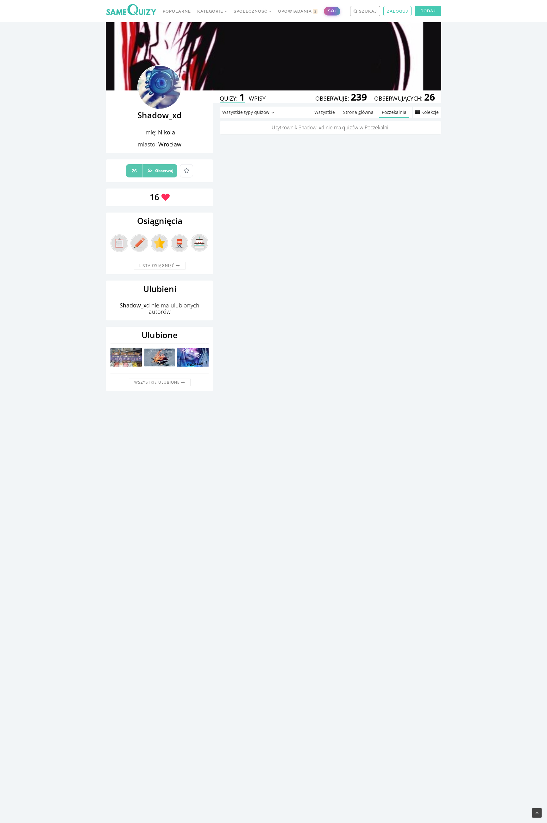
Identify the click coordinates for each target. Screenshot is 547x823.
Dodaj (428, 11)
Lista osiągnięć (157, 265)
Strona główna (358, 112)
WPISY (257, 98)
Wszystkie (324, 112)
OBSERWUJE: (341, 98)
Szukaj (367, 11)
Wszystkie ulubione (157, 382)
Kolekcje (430, 112)
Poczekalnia (394, 112)
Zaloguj (397, 11)
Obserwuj (152, 171)
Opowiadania (297, 11)
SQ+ (332, 11)
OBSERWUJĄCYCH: (404, 98)
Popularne (177, 11)
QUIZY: (232, 98)
